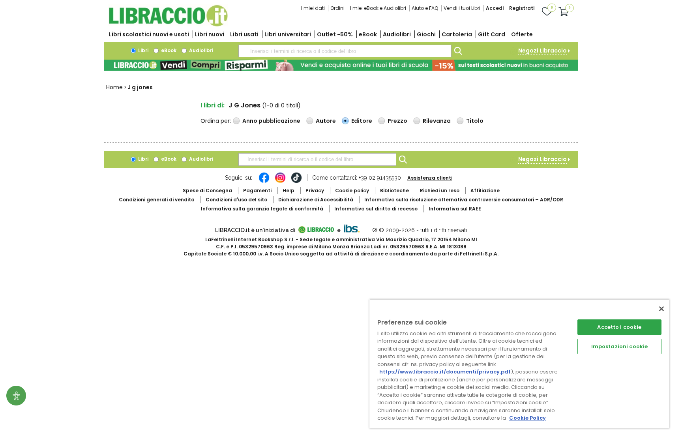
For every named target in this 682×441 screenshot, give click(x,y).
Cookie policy (352, 190)
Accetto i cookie (619, 327)
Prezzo (397, 121)
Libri (142, 50)
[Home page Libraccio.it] (168, 24)
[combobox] (345, 51)
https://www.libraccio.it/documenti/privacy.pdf (445, 371)
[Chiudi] (661, 308)
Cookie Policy (527, 418)
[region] (519, 363)
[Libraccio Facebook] (264, 181)
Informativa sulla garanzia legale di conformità (262, 208)
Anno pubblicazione (271, 121)
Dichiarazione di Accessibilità (315, 199)
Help (288, 190)
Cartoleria (457, 34)
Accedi (495, 8)
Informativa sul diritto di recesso (376, 208)
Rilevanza (437, 121)
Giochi (426, 34)
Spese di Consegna (207, 190)
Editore (361, 121)
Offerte (522, 34)
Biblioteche (394, 190)
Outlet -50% (335, 34)
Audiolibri (397, 34)
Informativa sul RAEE (455, 208)
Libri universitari (287, 34)
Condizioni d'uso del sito (236, 199)
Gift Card (491, 34)
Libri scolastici (149, 34)
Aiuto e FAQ (425, 8)
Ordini (337, 8)
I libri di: (212, 105)
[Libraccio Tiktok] (296, 181)
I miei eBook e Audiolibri (378, 8)
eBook (368, 34)
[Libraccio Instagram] (280, 181)
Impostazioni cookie (619, 346)
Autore (326, 121)
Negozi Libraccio (542, 50)
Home (114, 87)
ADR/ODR (463, 199)
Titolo (474, 121)
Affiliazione (485, 190)
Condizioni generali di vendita (157, 199)
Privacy (314, 190)
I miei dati (313, 8)
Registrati (521, 8)
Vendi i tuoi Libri (462, 8)
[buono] (341, 65)
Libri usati (244, 34)
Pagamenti (257, 190)
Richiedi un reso (439, 190)
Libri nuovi (209, 34)
